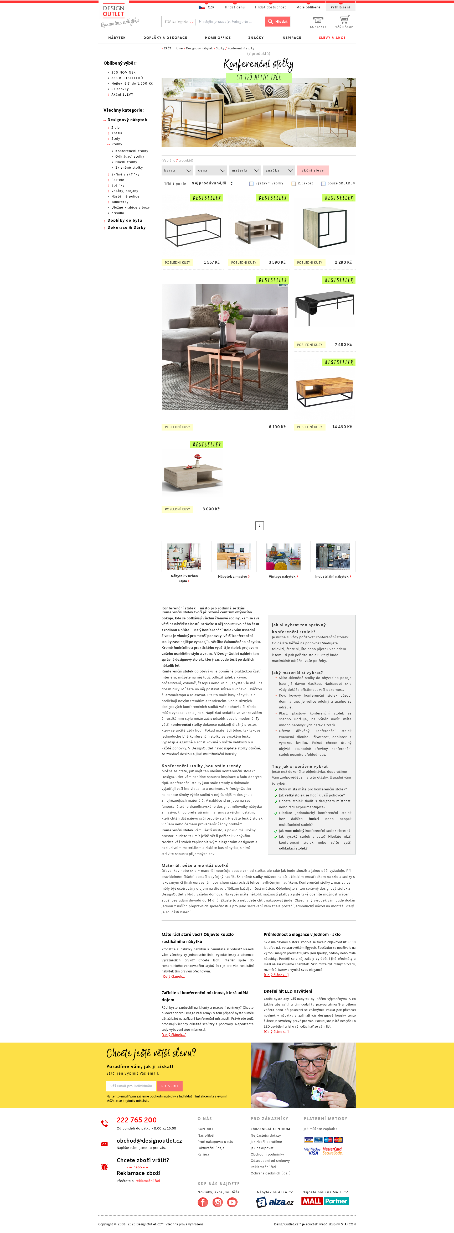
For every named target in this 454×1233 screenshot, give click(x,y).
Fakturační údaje (211, 1148)
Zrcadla (117, 213)
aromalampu (176, 695)
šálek (228, 677)
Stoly (115, 139)
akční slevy (313, 170)
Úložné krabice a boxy (130, 207)
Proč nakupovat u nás (215, 1142)
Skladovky (120, 89)
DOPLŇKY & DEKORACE (165, 38)
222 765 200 (137, 1120)
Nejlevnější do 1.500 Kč (132, 83)
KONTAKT (205, 1129)
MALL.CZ (340, 1192)
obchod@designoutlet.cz (149, 1141)
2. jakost (305, 183)
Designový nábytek (199, 48)
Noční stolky (126, 162)
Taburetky (120, 202)
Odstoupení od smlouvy (270, 1161)
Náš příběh (206, 1135)
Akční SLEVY (122, 94)
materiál (240, 170)
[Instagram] (217, 1201)
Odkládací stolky (130, 156)
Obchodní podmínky (267, 1154)
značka (273, 170)
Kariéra (203, 1154)
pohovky (214, 636)
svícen (225, 689)
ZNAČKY (256, 38)
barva (170, 170)
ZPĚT (167, 48)
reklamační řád (148, 1181)
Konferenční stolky (241, 48)
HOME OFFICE (218, 38)
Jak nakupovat (262, 1148)
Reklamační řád (263, 1167)
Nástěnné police (125, 196)
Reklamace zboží (139, 1173)
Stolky (220, 48)
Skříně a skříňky (125, 174)
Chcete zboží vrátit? (143, 1160)
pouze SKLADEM (342, 183)
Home (178, 48)
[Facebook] (201, 1201)
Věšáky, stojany (124, 191)
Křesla (116, 133)
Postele (117, 180)
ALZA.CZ (285, 1192)
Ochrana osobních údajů (271, 1173)
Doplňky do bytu (124, 220)
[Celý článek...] (174, 976)
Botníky (118, 185)
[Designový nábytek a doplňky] (125, 15)
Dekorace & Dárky (126, 227)
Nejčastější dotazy (266, 1135)
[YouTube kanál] (232, 1201)
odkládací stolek (292, 848)
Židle (115, 127)
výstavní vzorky (269, 183)
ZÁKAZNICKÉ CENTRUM (270, 1129)
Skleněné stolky (250, 877)
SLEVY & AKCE (332, 38)
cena (203, 170)
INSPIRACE (291, 38)
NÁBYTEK (117, 38)
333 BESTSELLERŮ (127, 78)
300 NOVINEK (123, 72)
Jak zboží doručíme (266, 1142)
